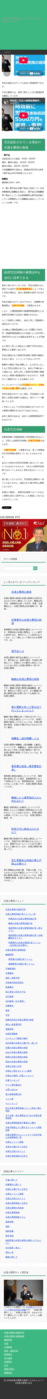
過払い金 (10, 1252)
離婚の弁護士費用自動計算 (20, 923)
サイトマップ (12, 1103)
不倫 (6, 1344)
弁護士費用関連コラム (16, 1217)
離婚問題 (10, 955)
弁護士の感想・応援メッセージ (20, 1076)
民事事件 (10, 987)
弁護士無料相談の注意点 (17, 1156)
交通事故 (10, 973)
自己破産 (10, 996)
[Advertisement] (23, 24)
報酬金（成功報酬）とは (25, 738)
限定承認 (10, 1236)
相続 (8, 1226)
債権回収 (10, 1029)
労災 (8, 1015)
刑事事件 (10, 1006)
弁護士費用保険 (13, 1212)
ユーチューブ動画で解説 (17, 1038)
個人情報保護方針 (14, 1094)
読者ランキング (13, 1080)
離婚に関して (12, 1257)
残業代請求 (9, 1369)
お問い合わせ (12, 1090)
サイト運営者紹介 (14, 1085)
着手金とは (17, 651)
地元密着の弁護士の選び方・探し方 (22, 1043)
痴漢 (8, 1010)
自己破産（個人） (14, 1248)
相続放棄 (10, 1231)
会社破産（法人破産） (16, 1001)
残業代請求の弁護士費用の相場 (20, 1020)
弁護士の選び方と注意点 (17, 1147)
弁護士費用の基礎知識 (16, 950)
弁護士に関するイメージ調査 (19, 1071)
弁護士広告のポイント (16, 1151)
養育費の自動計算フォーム (20, 959)
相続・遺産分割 (13, 978)
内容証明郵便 (12, 1034)
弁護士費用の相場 (21, 591)
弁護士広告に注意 (14, 1066)
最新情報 (10, 1222)
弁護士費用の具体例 (15, 1208)
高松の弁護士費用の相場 (17, 1062)
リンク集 (10, 1099)
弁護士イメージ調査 (15, 1142)
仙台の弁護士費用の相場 (17, 1052)
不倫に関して (12, 1180)
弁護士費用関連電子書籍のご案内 (21, 1123)
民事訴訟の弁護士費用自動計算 (22, 919)
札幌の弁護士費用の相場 (17, 1048)
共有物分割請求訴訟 (15, 982)
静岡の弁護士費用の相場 (17, 1057)
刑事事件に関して (14, 1185)
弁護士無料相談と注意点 (17, 1203)
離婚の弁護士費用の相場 (25, 679)
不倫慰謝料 (11, 969)
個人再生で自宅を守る (16, 992)
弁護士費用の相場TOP (16, 909)
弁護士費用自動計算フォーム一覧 (21, 914)
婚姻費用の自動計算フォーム (21, 964)
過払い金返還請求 (14, 1024)
